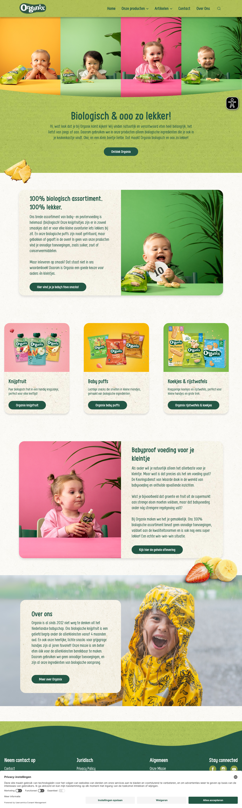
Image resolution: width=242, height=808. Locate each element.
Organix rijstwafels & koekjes (193, 405)
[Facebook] (212, 769)
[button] (220, 8)
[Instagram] (223, 769)
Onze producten (133, 8)
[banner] (121, 8)
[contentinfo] (121, 765)
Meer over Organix (50, 679)
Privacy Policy (86, 768)
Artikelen (162, 8)
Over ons (203, 8)
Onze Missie (158, 768)
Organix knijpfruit (27, 405)
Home (111, 8)
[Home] (32, 8)
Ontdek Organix (121, 151)
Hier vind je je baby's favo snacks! (58, 287)
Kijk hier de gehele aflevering (157, 549)
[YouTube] (234, 769)
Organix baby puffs (107, 405)
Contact (184, 8)
